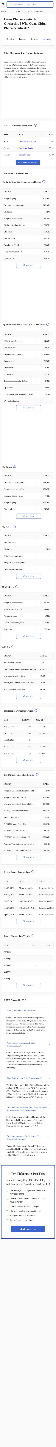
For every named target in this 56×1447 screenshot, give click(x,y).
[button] (28, 1011)
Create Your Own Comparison (28, 162)
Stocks (10, 11)
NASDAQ (20, 11)
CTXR (29, 11)
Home (3, 11)
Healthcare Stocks (26, 148)
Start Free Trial (28, 1228)
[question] (35, 125)
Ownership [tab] (47, 39)
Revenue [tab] (34, 39)
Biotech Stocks (24, 155)
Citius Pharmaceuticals (27, 142)
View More (30, 265)
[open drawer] (3, 4)
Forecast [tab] (22, 39)
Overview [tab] (10, 39)
